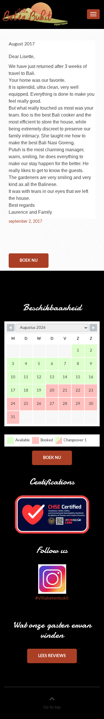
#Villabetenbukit (52, 598)
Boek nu (29, 261)
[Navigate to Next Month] (93, 327)
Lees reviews (52, 656)
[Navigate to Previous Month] (10, 327)
